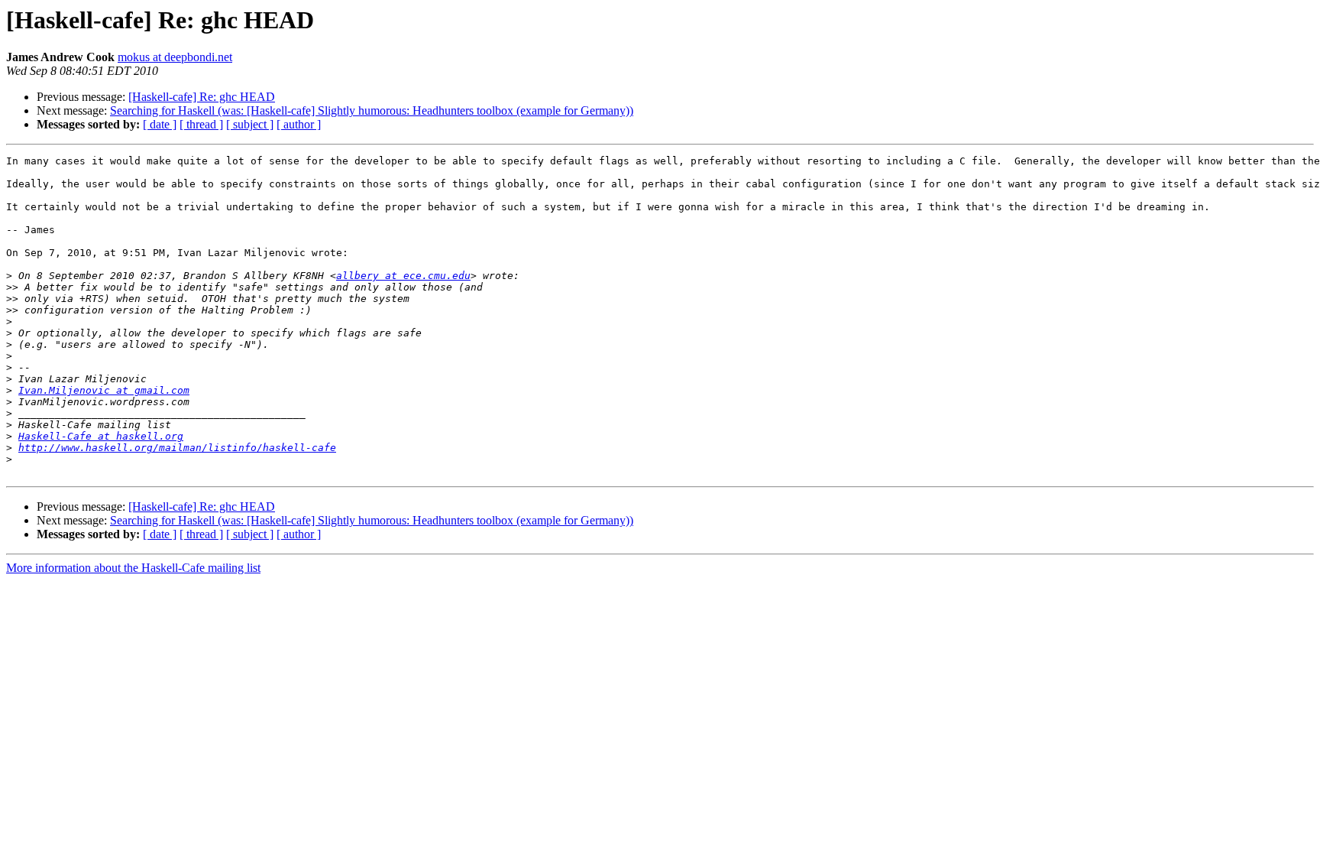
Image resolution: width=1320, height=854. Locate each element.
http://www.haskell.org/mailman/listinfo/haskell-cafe (177, 447)
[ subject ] (249, 124)
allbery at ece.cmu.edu (403, 275)
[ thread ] (201, 124)
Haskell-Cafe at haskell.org (100, 436)
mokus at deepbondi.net (175, 56)
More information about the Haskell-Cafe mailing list (133, 567)
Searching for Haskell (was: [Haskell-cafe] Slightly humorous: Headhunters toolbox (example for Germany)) (371, 110)
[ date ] (159, 124)
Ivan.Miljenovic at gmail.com (103, 390)
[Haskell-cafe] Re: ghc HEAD (201, 96)
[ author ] (299, 124)
